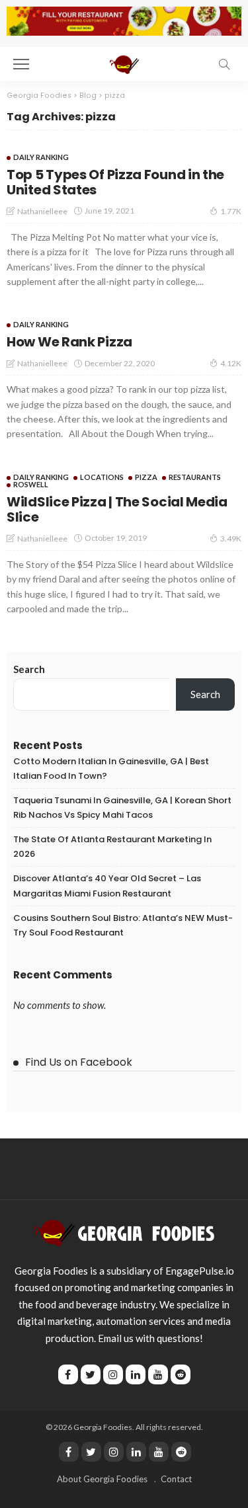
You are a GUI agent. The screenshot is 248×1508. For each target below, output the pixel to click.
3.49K (230, 538)
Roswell (30, 484)
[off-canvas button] (21, 64)
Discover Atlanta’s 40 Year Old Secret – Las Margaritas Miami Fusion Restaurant (107, 885)
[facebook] (69, 1452)
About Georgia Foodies (102, 1479)
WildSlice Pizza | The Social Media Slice (117, 509)
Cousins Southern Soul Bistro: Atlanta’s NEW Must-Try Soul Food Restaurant (123, 925)
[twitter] (91, 1452)
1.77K (230, 211)
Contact (176, 1479)
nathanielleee (42, 211)
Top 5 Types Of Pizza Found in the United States (115, 182)
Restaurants (195, 477)
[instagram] (114, 1452)
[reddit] (181, 1452)
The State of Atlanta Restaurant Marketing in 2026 (112, 846)
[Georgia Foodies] (124, 1232)
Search (29, 669)
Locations (102, 477)
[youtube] (159, 1452)
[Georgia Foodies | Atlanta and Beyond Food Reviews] (123, 62)
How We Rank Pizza (69, 342)
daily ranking (41, 157)
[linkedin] (136, 1452)
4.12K (230, 363)
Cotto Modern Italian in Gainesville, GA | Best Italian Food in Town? (111, 768)
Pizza (146, 477)
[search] (224, 64)
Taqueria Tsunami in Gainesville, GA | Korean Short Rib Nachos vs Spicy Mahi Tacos (122, 807)
